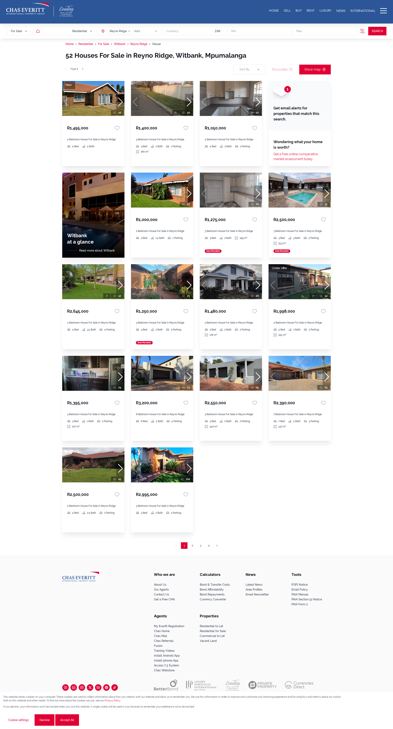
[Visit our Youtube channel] (98, 687)
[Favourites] (117, 128)
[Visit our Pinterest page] (106, 687)
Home (69, 44)
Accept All (67, 720)
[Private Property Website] (262, 685)
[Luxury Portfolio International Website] (201, 685)
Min (233, 31)
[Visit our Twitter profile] (90, 687)
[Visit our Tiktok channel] (114, 687)
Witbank (119, 44)
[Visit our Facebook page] (65, 687)
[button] (129, 31)
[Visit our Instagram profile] (82, 687)
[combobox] (150, 31)
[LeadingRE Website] (232, 685)
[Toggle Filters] (362, 31)
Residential (85, 44)
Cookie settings (18, 720)
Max (299, 31)
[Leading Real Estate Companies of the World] (66, 11)
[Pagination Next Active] (82, 69)
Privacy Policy (113, 700)
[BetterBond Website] (166, 685)
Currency (172, 31)
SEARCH (377, 31)
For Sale (103, 44)
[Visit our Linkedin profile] (73, 687)
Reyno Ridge (138, 44)
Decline (45, 720)
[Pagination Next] (217, 545)
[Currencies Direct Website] (299, 685)
